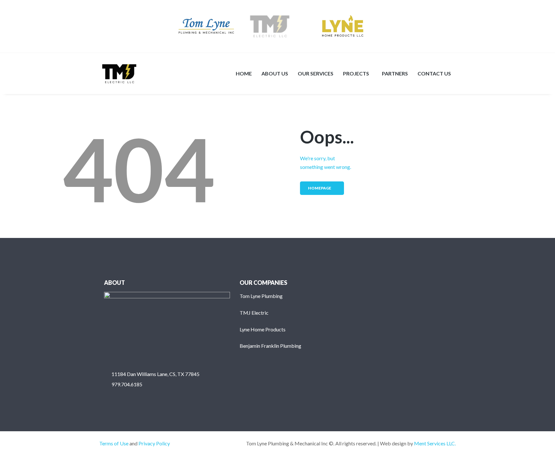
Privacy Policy (154, 443)
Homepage (319, 188)
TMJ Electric (254, 313)
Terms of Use (113, 443)
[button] (357, 73)
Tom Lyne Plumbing (261, 296)
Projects (356, 73)
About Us (274, 73)
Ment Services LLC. (435, 443)
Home (244, 73)
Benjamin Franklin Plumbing (270, 346)
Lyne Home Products (263, 329)
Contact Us (434, 73)
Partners (395, 73)
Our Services (315, 73)
